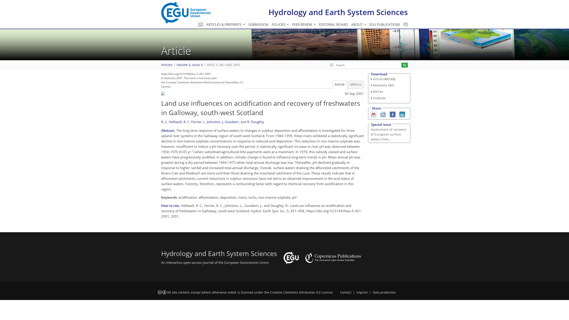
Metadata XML (383, 85)
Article (340, 84)
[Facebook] (393, 114)
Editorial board (333, 24)
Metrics (355, 84)
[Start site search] (404, 65)
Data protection (384, 292)
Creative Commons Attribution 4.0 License (301, 292)
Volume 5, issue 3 (189, 65)
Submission (258, 24)
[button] (331, 65)
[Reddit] (383, 114)
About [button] (357, 24)
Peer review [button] (302, 24)
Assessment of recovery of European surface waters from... (388, 134)
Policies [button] (279, 24)
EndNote (379, 98)
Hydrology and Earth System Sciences (338, 12)
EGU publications (384, 24)
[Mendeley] (374, 114)
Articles (166, 65)
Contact (345, 292)
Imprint (362, 292)
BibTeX (378, 92)
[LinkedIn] (402, 114)
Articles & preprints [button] (224, 24)
